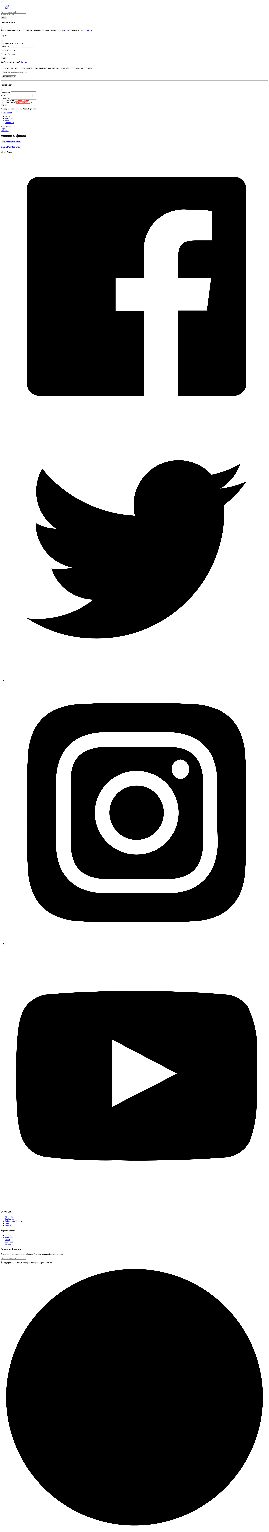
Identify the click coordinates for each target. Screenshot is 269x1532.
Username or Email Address (12, 44)
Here (35, 109)
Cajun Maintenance (10, 141)
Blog (7, 121)
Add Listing (5, 131)
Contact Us (9, 123)
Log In (3, 58)
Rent (7, 6)
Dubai (7, 1240)
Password (5, 46)
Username (5, 93)
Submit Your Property (14, 1221)
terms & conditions (23, 103)
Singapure (9, 1242)
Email (4, 95)
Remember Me (9, 50)
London (8, 1235)
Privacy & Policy (21, 101)
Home (7, 116)
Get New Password (9, 76)
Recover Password (8, 54)
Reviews (8, 1225)
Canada (8, 1244)
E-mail (5, 72)
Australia (8, 1238)
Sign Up (89, 30)
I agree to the (16, 101)
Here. (63, 30)
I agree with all (17, 103)
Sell (6, 8)
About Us (9, 118)
